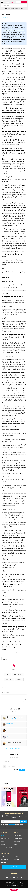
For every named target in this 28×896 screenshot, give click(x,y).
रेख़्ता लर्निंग (16, 859)
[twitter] (10, 877)
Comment (21, 769)
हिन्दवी (2, 856)
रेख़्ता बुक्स (3, 862)
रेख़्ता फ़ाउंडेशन (17, 835)
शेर (9, 8)
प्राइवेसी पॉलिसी (8, 883)
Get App (24, 2)
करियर (15, 844)
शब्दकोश (12, 8)
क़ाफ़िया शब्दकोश (5, 838)
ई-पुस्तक (21, 8)
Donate (18, 2)
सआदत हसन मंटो (4, 17)
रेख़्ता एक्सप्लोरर (17, 848)
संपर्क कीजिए (17, 841)
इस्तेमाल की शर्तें (15, 883)
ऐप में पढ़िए (14, 889)
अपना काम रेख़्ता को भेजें (6, 848)
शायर (6, 8)
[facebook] (7, 877)
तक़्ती (2, 841)
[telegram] (21, 877)
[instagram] (17, 877)
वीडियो (16, 8)
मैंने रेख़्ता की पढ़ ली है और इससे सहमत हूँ (13, 825)
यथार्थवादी (19, 679)
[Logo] (6, 2)
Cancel (16, 769)
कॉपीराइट (21, 883)
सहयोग (2, 835)
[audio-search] (25, 5)
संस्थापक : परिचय (18, 838)
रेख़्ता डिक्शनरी (4, 859)
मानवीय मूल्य (8, 679)
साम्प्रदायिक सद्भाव (17, 674)
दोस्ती (7, 674)
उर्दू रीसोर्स (3, 844)
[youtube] (14, 877)
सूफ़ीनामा (16, 856)
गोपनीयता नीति (12, 824)
